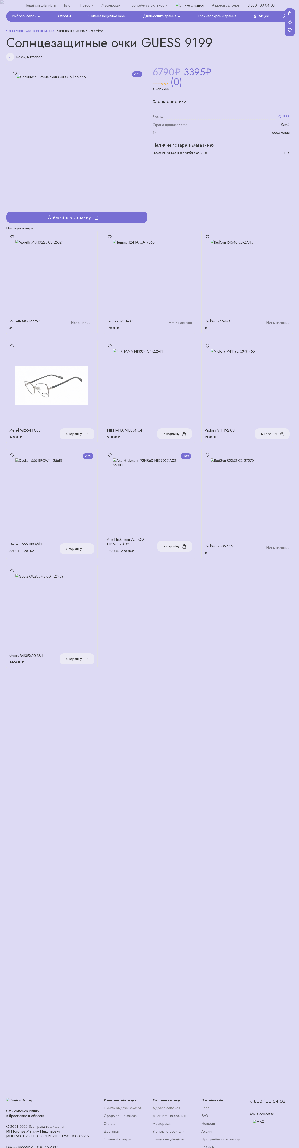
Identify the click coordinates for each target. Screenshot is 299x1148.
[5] (166, 82)
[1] (154, 82)
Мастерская (110, 5)
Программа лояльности (148, 5)
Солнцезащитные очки (106, 16)
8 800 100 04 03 (261, 5)
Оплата (109, 1123)
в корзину (74, 433)
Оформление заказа (120, 1116)
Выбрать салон (24, 16)
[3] (160, 82)
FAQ (204, 1116)
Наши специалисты (40, 5)
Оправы (64, 16)
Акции (264, 16)
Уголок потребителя (168, 1131)
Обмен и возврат (117, 1139)
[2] (157, 82)
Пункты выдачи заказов (123, 1108)
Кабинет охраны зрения (217, 16)
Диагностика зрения (159, 16)
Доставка (111, 1131)
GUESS (284, 117)
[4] (163, 82)
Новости (86, 5)
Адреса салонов (226, 5)
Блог (68, 5)
